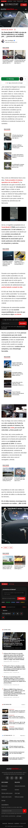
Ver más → (24, 704)
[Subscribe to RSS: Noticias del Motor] (15, 29)
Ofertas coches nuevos (6, 793)
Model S (5, 547)
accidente (18, 314)
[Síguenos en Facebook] (13, 613)
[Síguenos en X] (17, 613)
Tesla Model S (6, 227)
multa (12, 427)
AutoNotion (4, 789)
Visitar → (25, 607)
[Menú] (26, 9)
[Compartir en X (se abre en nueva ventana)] (21, 79)
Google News (7, 613)
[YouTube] (21, 778)
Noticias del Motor (7, 29)
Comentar (21, 598)
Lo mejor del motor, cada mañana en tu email (13, 319)
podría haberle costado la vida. (12, 287)
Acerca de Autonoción (20, 786)
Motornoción (4, 786)
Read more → (23, 735)
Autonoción (4, 823)
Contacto (17, 789)
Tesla (11, 547)
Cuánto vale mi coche (6, 796)
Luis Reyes (10, 40)
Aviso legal (17, 793)
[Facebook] (7, 778)
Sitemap (3, 800)
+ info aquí (18, 816)
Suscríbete (22, 323)
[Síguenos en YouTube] (3, 617)
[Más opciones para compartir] (25, 79)
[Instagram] (16, 778)
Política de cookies (19, 796)
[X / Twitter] (12, 778)
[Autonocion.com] (9, 9)
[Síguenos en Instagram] (21, 613)
